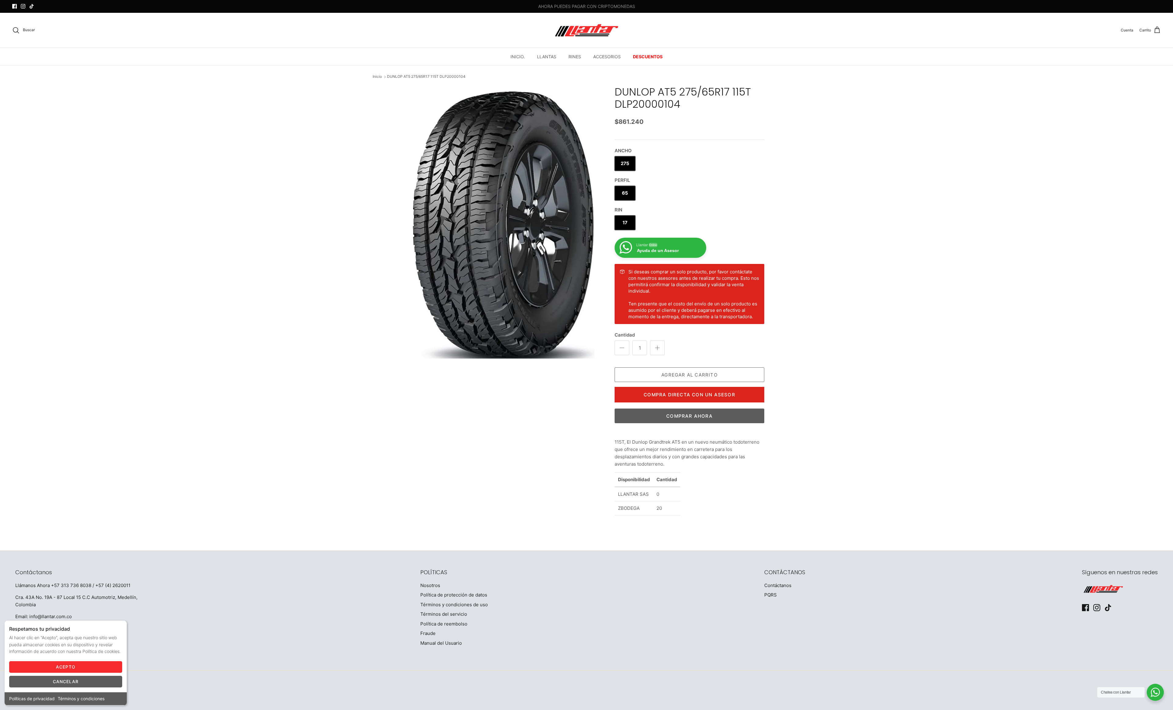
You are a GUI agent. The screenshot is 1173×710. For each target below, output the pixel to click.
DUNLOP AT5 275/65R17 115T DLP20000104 (426, 76)
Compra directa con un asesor (689, 395)
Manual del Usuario (441, 643)
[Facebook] (14, 6)
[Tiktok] (31, 6)
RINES (574, 56)
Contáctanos (777, 585)
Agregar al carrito (689, 375)
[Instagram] (23, 6)
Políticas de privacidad (32, 698)
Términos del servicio (443, 614)
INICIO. (517, 56)
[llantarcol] (586, 30)
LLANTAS (546, 56)
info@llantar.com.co (50, 616)
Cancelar (66, 681)
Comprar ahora (689, 416)
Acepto (65, 666)
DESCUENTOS (648, 56)
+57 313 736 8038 (71, 585)
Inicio (377, 76)
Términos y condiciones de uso (454, 604)
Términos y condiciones (81, 698)
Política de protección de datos (453, 595)
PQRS (770, 595)
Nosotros (430, 585)
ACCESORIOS (607, 56)
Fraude (428, 633)
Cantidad (625, 335)
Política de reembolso (443, 624)
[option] (505, 226)
